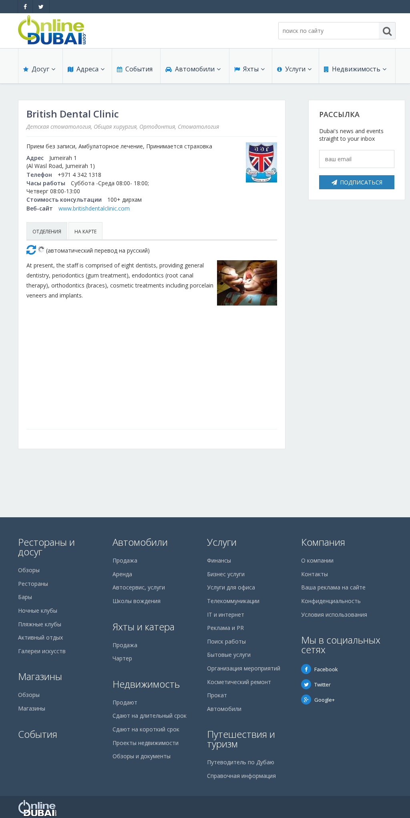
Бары (25, 597)
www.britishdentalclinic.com (94, 208)
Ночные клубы (37, 610)
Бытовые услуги (229, 654)
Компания (323, 542)
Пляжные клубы (39, 624)
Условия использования (334, 614)
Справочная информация (241, 776)
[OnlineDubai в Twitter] (41, 6)
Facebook (326, 669)
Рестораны (33, 583)
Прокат (217, 695)
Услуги (295, 69)
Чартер (122, 658)
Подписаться (361, 182)
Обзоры (29, 570)
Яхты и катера (144, 626)
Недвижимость (356, 69)
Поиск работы (226, 641)
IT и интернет (225, 614)
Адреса (87, 69)
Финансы (219, 560)
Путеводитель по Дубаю (240, 762)
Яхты (251, 69)
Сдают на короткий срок (146, 729)
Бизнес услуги (226, 574)
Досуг (40, 69)
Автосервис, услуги (139, 587)
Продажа (125, 560)
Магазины (40, 676)
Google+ (324, 699)
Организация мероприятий (243, 668)
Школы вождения (137, 601)
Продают (125, 702)
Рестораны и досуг (46, 546)
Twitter (322, 684)
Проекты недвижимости (146, 743)
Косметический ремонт (239, 682)
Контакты (314, 574)
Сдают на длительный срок (150, 715)
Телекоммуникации (233, 601)
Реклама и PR (225, 628)
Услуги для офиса (231, 587)
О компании (317, 560)
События (139, 69)
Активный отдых (40, 637)
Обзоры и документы (142, 756)
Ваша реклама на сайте (333, 587)
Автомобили (195, 69)
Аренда (122, 574)
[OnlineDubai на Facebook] (25, 6)
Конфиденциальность (331, 601)
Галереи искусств (42, 651)
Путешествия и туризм (241, 738)
